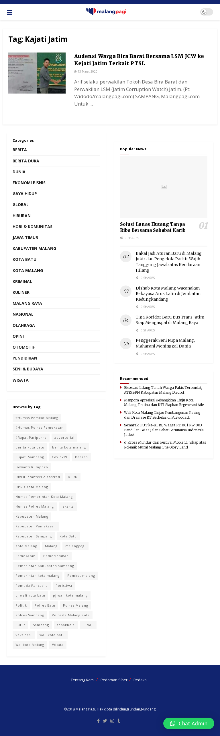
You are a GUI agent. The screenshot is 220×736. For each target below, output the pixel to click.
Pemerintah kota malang (37, 575)
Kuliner (21, 292)
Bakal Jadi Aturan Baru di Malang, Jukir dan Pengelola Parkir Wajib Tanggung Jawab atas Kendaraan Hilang (169, 262)
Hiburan (22, 215)
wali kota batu (52, 635)
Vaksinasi (23, 635)
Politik (21, 605)
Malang (51, 546)
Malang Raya (27, 303)
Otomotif (24, 347)
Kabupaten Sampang (33, 536)
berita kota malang (69, 447)
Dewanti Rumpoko (31, 467)
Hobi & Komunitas (32, 226)
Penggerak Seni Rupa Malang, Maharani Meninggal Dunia (165, 343)
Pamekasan (25, 556)
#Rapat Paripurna (31, 437)
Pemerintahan (56, 556)
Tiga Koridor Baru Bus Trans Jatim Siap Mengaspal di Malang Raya (170, 319)
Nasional (23, 314)
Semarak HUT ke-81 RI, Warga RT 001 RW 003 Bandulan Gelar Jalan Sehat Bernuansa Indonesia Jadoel (164, 430)
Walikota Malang (29, 644)
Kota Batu (24, 259)
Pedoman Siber (114, 679)
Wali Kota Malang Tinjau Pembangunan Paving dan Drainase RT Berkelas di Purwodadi (162, 415)
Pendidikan (25, 358)
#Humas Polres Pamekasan (39, 427)
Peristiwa (64, 585)
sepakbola (66, 625)
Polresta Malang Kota (71, 615)
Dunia (19, 171)
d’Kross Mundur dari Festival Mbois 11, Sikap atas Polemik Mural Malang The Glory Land (165, 444)
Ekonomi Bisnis (29, 182)
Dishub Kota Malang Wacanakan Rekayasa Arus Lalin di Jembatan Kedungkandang (168, 294)
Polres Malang (75, 605)
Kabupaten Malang (34, 248)
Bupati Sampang (29, 457)
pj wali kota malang (70, 595)
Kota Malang (28, 270)
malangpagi (75, 546)
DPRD (73, 477)
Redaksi (140, 679)
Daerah (81, 457)
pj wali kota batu (30, 595)
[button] (188, 723)
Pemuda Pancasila (31, 585)
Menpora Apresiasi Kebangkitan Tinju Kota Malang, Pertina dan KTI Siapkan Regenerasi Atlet (164, 402)
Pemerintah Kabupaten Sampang (44, 566)
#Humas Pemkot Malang (36, 417)
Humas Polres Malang (34, 506)
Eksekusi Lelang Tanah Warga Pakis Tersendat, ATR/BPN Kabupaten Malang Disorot (163, 390)
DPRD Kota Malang (31, 487)
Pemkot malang (81, 575)
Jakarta (68, 506)
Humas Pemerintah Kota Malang (44, 496)
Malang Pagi (85, 709)
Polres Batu (45, 605)
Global (21, 204)
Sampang (41, 625)
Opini (18, 336)
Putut (20, 625)
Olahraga (24, 325)
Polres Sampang (29, 615)
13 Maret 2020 (87, 71)
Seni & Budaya (28, 369)
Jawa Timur (25, 237)
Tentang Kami (83, 679)
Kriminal (22, 281)
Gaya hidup (25, 193)
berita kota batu (29, 447)
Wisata (21, 380)
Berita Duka (26, 161)
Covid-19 (59, 457)
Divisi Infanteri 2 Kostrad (37, 477)
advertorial (64, 437)
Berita (20, 149)
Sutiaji (88, 625)
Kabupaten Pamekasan (35, 526)
